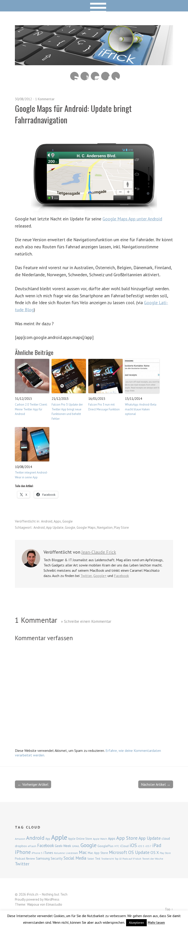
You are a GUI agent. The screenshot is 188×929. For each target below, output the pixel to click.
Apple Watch (100, 838)
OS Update (138, 852)
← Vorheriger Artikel (33, 784)
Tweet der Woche (152, 858)
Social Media (75, 858)
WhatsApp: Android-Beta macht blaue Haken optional (140, 409)
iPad (156, 845)
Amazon (20, 838)
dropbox (21, 846)
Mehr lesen (156, 922)
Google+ (100, 575)
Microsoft (118, 852)
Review (30, 859)
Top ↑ (169, 909)
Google (67, 521)
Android (46, 521)
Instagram (95, 76)
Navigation (105, 527)
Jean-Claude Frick (98, 552)
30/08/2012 (23, 99)
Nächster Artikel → (155, 784)
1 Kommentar (45, 99)
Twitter (115, 76)
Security (57, 858)
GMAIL (76, 846)
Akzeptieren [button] (136, 923)
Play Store (121, 527)
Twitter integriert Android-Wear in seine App (31, 475)
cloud (166, 838)
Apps (57, 521)
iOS (133, 845)
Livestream (72, 853)
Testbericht (107, 858)
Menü (94, 5)
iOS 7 (148, 846)
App (47, 839)
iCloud (124, 846)
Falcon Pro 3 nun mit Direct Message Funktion (104, 407)
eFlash (32, 846)
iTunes (48, 852)
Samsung (43, 858)
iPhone (23, 852)
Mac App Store (98, 853)
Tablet (90, 858)
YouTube (84, 76)
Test (97, 858)
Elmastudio (54, 904)
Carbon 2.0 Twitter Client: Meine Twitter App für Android (31, 409)
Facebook (105, 76)
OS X (154, 852)
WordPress (51, 899)
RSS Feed (74, 76)
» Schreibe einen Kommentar (86, 621)
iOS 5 (141, 846)
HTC (116, 846)
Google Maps (86, 527)
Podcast (20, 858)
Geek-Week (63, 846)
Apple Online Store (80, 838)
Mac (83, 852)
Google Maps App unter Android (132, 219)
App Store (127, 838)
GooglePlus (105, 846)
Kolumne (59, 853)
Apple (59, 837)
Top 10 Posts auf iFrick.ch (128, 858)
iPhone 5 (37, 853)
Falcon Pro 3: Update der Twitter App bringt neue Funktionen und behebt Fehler (67, 412)
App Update (55, 527)
